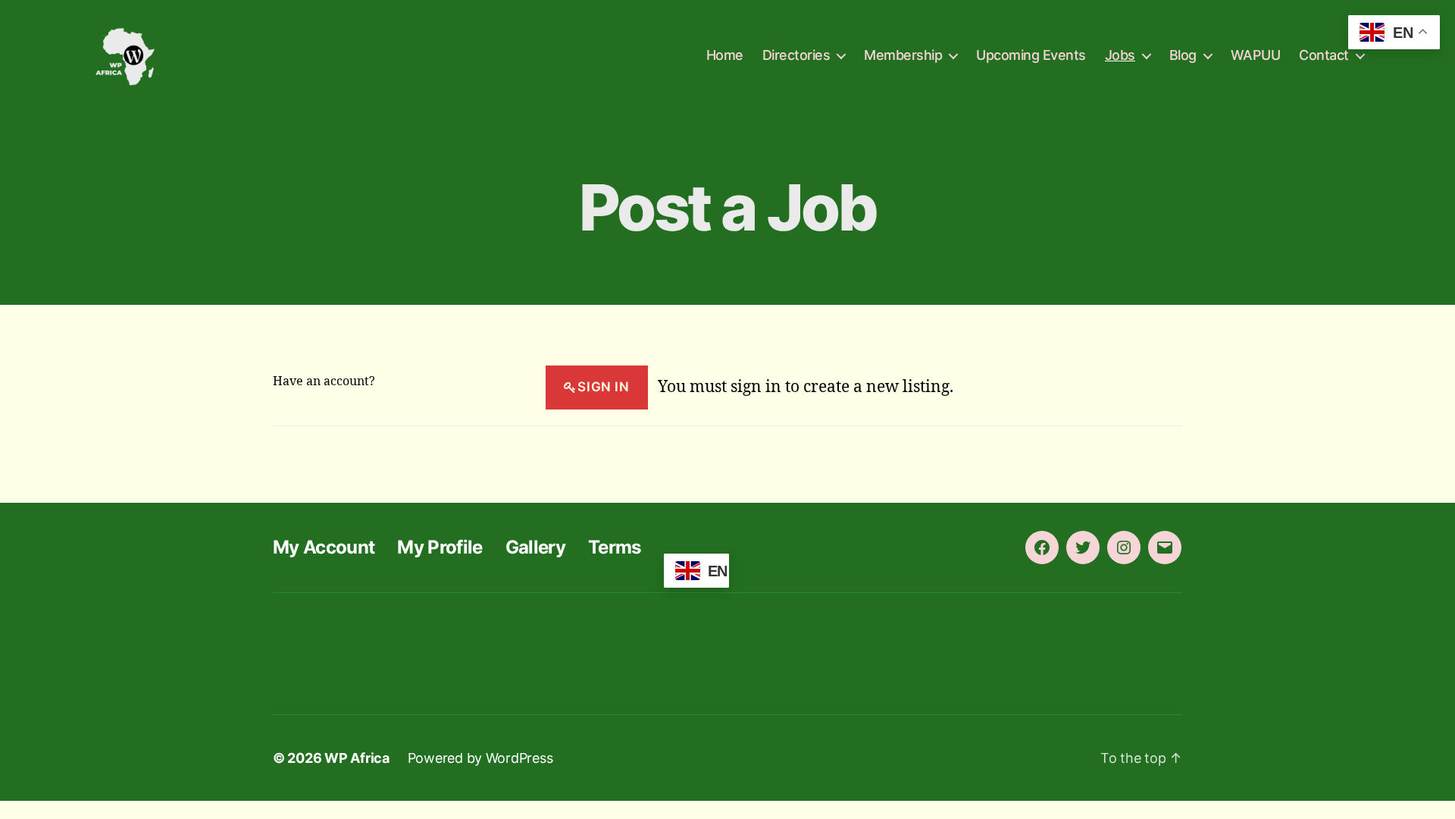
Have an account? (324, 381)
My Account (323, 547)
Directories (796, 55)
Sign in (603, 386)
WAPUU (1256, 55)
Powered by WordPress (480, 758)
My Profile (439, 547)
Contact (1324, 55)
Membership (903, 55)
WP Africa (357, 758)
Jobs (1120, 55)
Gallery (535, 547)
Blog (1183, 55)
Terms (614, 547)
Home (724, 55)
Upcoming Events (1031, 55)
